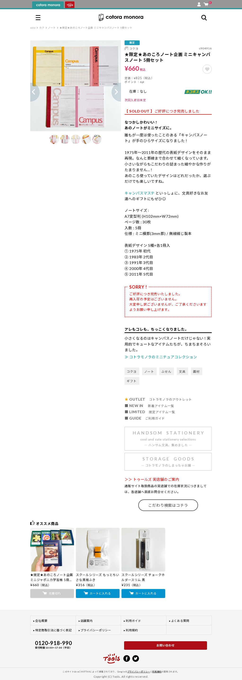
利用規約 (132, 630)
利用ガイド (133, 621)
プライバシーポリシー (96, 630)
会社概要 (41, 621)
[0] (205, 3)
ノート (52, 27)
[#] (207, 69)
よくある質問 (180, 621)
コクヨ (133, 48)
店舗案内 (87, 621)
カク (41, 27)
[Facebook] (126, 658)
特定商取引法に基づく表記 (53, 630)
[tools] (111, 656)
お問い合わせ (165, 645)
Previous (30, 92)
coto (32, 27)
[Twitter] (135, 658)
